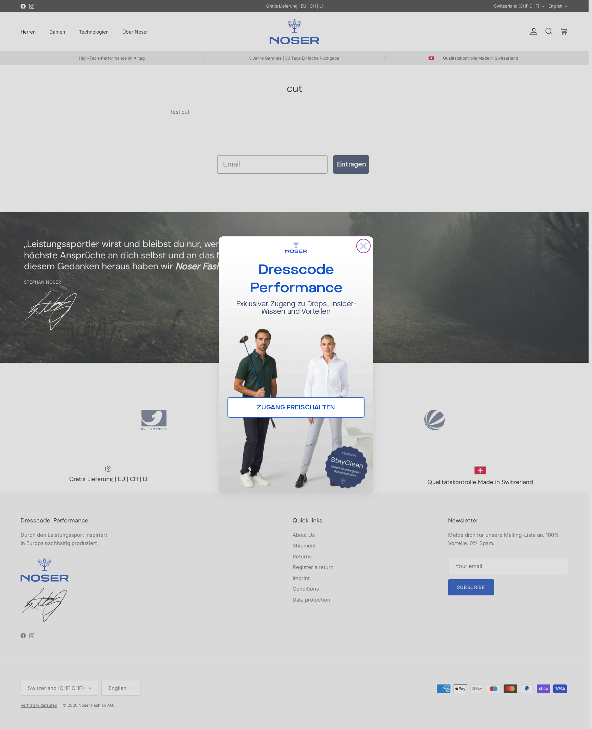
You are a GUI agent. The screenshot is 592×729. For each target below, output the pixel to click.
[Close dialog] (363, 246)
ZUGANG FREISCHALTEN (296, 407)
